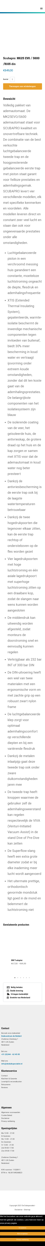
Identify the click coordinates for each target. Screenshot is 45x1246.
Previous (10, 953)
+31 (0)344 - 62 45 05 (10, 1054)
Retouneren (5, 1084)
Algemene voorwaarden (10, 1112)
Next (34, 953)
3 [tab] (21, 978)
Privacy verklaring (8, 1121)
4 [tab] (24, 978)
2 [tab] (18, 978)
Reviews (4, 1087)
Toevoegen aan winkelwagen (22, 86)
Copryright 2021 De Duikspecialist (22, 1205)
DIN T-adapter (16, 960)
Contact (4, 1076)
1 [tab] (15, 978)
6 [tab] (29, 978)
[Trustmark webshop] (21, 1019)
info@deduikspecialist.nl (11, 1064)
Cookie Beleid (6, 1115)
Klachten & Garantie (9, 1079)
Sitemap (27, 1210)
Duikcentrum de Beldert (11, 1036)
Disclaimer (5, 1118)
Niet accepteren (22, 1234)
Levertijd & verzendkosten (11, 1082)
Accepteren (22, 1228)
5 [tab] (26, 978)
